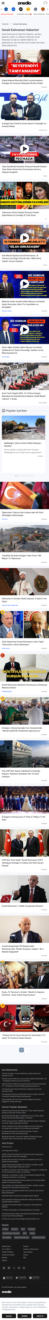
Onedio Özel (43, 130)
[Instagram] (4, 1268)
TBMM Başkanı (7, 691)
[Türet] (35, 9)
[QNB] (28, 9)
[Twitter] (14, 1268)
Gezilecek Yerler (38, 1237)
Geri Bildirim (6, 1249)
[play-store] (21, 1278)
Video (45, 176)
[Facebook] (9, 1268)
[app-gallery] (35, 1278)
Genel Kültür (43, 403)
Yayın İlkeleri (27, 1252)
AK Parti (4, 519)
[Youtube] (19, 1268)
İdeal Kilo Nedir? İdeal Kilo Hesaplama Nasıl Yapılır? (20, 1196)
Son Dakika (7, 1237)
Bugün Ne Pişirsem (22, 1237)
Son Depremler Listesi (10, 1150)
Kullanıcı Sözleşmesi (30, 1249)
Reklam (4, 1258)
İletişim (4, 1260)
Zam (23, 1229)
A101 (24, 1233)
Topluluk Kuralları (8, 1255)
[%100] (20, 9)
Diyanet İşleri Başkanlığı (10, 605)
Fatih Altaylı (6, 648)
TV (46, 219)
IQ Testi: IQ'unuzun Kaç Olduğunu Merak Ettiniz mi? (20, 1219)
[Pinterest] (24, 1268)
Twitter (5, 1229)
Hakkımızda (6, 1246)
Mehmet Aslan (7, 311)
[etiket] (2, 612)
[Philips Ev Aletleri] (6, 9)
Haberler (5, 24)
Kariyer (26, 1246)
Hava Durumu (7, 1147)
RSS (24, 1258)
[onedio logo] (23, 1291)
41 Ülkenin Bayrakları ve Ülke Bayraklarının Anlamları (21, 1210)
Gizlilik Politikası (7, 1252)
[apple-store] (8, 1278)
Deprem (15, 1229)
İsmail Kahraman (20, 24)
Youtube (31, 1229)
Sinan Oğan (6, 357)
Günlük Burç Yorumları (11, 1233)
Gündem (44, 87)
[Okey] (13, 9)
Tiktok (32, 1233)
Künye (25, 1255)
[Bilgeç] (43, 9)
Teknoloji (44, 1042)
